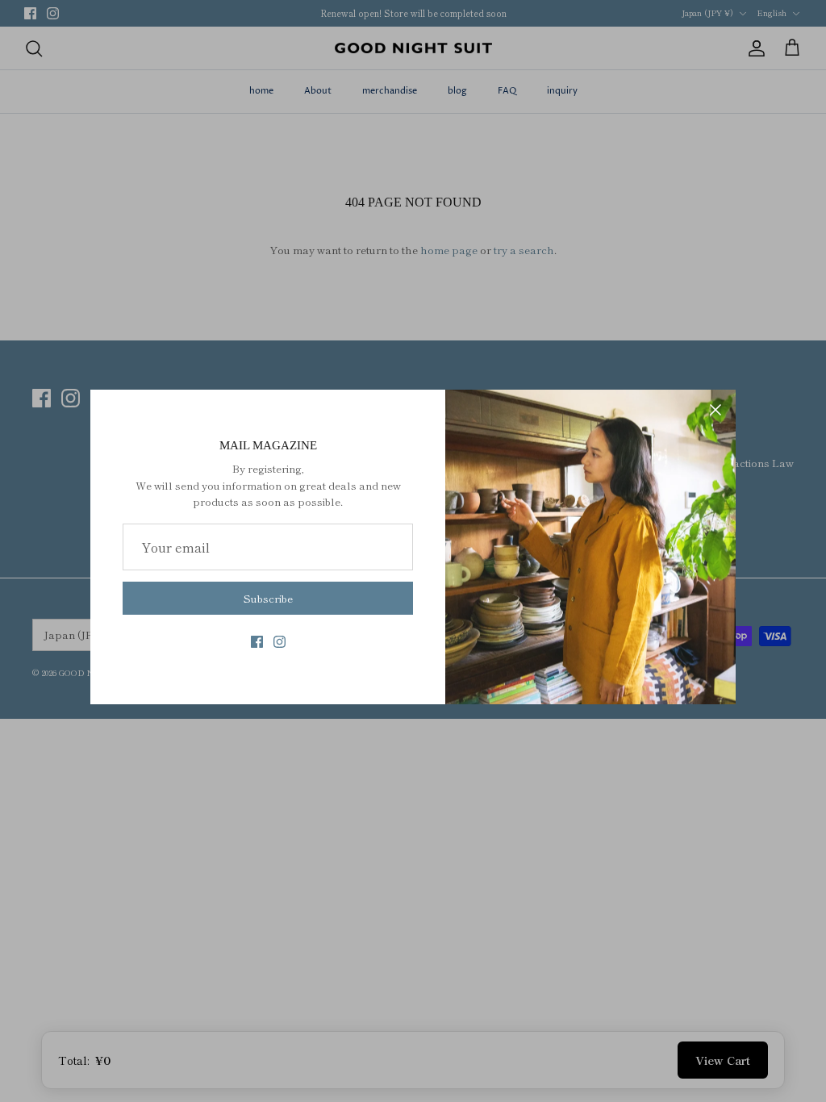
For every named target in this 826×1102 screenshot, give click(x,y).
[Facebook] (257, 642)
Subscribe (268, 598)
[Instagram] (279, 642)
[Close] (715, 410)
